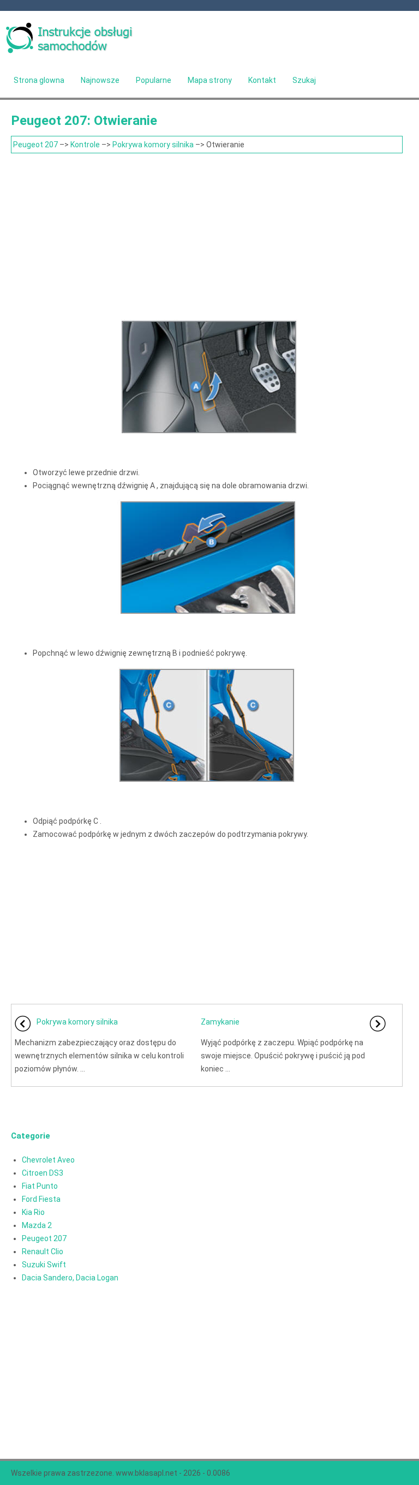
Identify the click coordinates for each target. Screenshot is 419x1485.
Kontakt (262, 80)
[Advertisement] (207, 235)
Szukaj (304, 80)
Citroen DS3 (42, 1173)
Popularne (153, 80)
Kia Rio (33, 1212)
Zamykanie (220, 1021)
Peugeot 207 (35, 144)
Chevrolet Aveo (48, 1159)
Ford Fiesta (41, 1199)
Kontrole (85, 144)
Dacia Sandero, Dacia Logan (70, 1277)
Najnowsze (100, 80)
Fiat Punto (40, 1186)
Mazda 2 (37, 1225)
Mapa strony (210, 80)
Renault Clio (42, 1251)
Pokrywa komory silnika (153, 144)
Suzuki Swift (44, 1264)
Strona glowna (39, 80)
